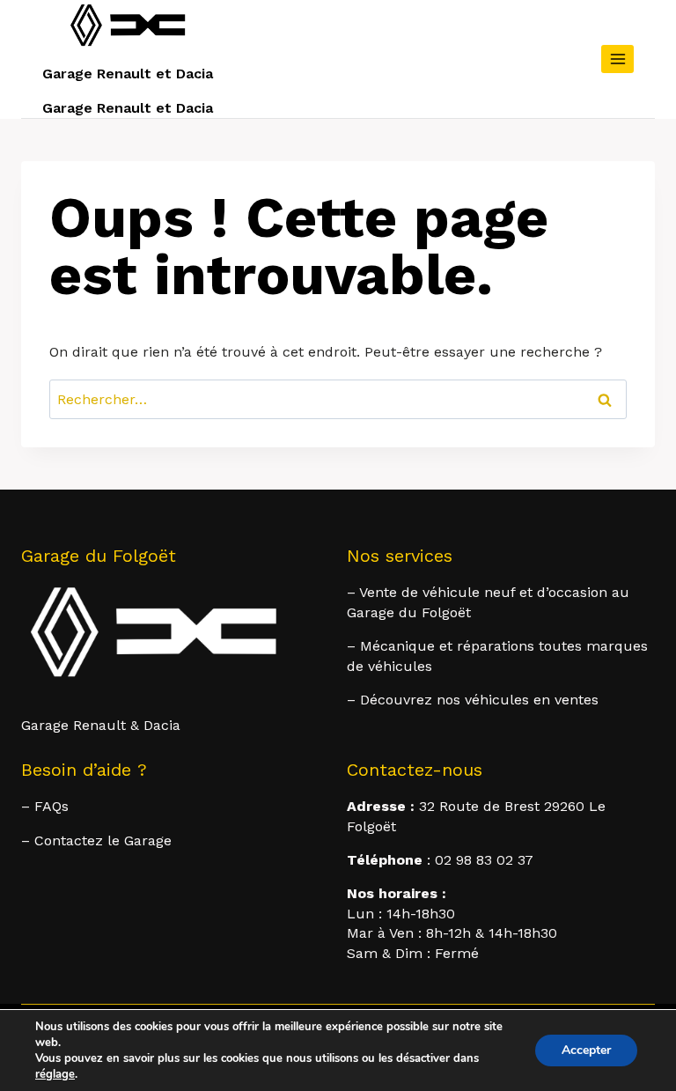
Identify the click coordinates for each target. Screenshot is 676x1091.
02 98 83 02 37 (484, 859)
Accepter (586, 1050)
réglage (55, 1074)
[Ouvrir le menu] (617, 58)
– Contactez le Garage (96, 840)
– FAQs (45, 806)
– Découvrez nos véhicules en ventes (473, 699)
